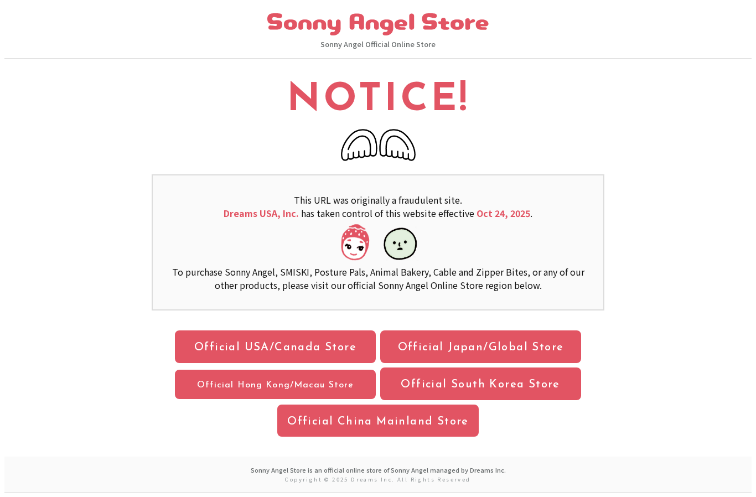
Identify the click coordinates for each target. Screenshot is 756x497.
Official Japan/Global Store (481, 347)
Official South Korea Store (480, 384)
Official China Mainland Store (378, 421)
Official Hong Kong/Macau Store (275, 385)
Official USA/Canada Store (275, 347)
